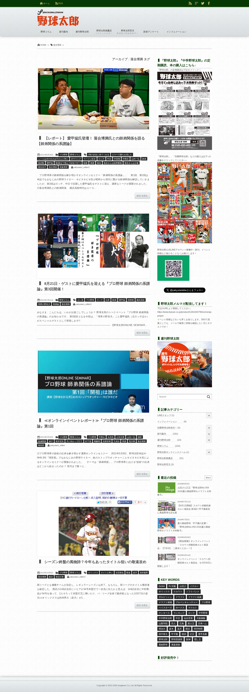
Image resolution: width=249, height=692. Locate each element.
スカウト (178, 591)
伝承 (108, 300)
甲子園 (174, 634)
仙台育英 (188, 618)
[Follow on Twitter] (203, 3)
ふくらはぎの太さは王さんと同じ (53, 159)
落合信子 (42, 167)
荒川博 (132, 441)
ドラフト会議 (194, 597)
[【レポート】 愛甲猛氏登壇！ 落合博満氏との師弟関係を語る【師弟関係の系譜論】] (93, 100)
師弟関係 (42, 441)
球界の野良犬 (44, 304)
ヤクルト (192, 607)
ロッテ (101, 159)
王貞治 (116, 441)
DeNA (162, 586)
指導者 (131, 300)
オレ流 (80, 300)
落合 (99, 163)
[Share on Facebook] (209, 3)
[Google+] (196, 3)
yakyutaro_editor (57, 445)
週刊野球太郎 (163, 440)
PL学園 (172, 586)
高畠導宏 (64, 167)
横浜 (188, 629)
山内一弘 (135, 159)
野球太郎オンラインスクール (171, 452)
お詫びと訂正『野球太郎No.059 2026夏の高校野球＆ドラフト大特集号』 (184, 491)
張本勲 (41, 163)
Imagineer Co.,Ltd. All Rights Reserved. (135, 685)
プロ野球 (63, 155)
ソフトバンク (192, 591)
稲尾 (85, 163)
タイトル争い (107, 572)
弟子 (51, 441)
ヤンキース (164, 613)
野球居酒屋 (176, 639)
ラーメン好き (90, 159)
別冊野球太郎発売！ (167, 428)
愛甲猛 (50, 163)
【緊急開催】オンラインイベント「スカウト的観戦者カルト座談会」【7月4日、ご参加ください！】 (183, 545)
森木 (171, 629)
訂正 (192, 634)
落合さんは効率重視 (113, 163)
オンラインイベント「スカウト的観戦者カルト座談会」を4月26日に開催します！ (184, 562)
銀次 (51, 577)
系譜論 (56, 304)
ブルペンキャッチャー (187, 602)
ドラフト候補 (165, 602)
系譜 (92, 163)
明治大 (162, 629)
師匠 (140, 437)
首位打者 (60, 577)
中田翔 (117, 159)
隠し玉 (197, 639)
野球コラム (75, 155)
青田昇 (41, 445)
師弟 (144, 159)
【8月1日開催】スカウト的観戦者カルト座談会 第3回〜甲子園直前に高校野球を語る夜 (184, 509)
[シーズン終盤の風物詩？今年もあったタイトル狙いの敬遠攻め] (93, 524)
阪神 (188, 639)
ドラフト (180, 597)
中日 (109, 159)
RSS (60, 3)
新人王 (191, 623)
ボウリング (76, 159)
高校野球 (163, 644)
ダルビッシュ (165, 597)
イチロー (194, 586)
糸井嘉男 (144, 572)
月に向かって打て (74, 441)
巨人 (173, 623)
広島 (182, 623)
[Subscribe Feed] (190, 3)
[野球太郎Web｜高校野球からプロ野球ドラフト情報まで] (58, 14)
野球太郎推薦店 (165, 458)
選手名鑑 (202, 634)
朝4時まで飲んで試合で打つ (68, 163)
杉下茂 (88, 441)
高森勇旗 (175, 644)
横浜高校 (141, 300)
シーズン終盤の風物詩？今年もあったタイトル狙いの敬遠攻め (94, 562)
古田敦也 (120, 572)
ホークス (180, 607)
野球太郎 (163, 639)
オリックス (93, 572)
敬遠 (128, 572)
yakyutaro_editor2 (81, 167)
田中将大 (163, 634)
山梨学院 (163, 623)
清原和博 (107, 441)
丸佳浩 (111, 437)
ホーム (46, 3)
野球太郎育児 (163, 464)
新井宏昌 (60, 441)
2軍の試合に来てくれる (98, 155)
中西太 (126, 159)
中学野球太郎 (165, 618)
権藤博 (97, 441)
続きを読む (142, 195)
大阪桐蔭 (201, 618)
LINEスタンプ (164, 415)
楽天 (135, 572)
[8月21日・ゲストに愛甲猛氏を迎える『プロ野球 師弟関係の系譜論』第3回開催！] (93, 246)
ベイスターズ (165, 607)
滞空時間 (198, 629)
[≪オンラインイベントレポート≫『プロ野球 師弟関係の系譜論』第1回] (93, 382)
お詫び (183, 586)
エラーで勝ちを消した (122, 155)
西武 (184, 634)
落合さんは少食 (131, 163)
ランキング (179, 613)
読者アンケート (151, 31)
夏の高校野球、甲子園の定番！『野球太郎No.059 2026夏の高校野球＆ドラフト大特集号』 (183, 527)
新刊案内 (161, 434)
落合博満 (53, 167)
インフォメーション (167, 421)
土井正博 (120, 437)
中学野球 (203, 613)
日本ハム (202, 623)
